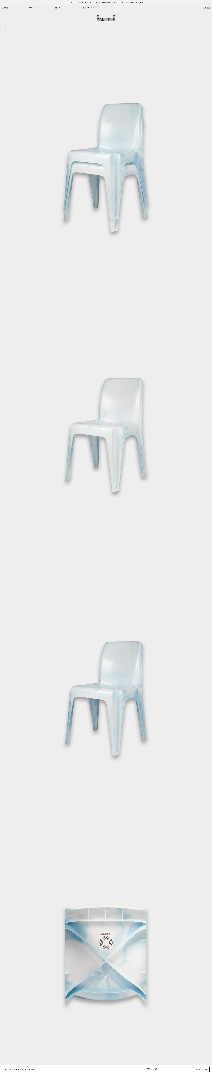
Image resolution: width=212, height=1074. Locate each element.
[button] (13, 8)
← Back (6, 29)
